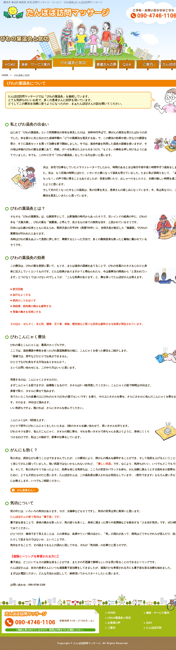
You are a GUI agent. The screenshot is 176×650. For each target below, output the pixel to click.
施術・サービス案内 (35, 64)
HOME (10, 64)
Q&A (126, 64)
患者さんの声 (106, 64)
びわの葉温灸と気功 (119, 617)
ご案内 (111, 627)
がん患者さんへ (26, 490)
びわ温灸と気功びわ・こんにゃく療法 (73, 64)
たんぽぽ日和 (154, 627)
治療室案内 (148, 64)
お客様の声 (114, 622)
